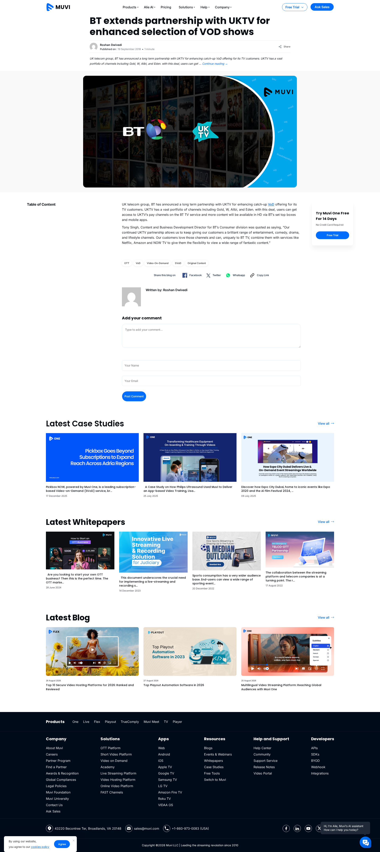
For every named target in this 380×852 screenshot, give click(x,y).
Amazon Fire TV (170, 792)
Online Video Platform (117, 786)
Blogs (208, 748)
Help (203, 7)
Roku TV (164, 799)
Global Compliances (61, 780)
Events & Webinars (218, 754)
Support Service (265, 761)
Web (161, 748)
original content (197, 263)
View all (323, 423)
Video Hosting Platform (118, 780)
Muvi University (57, 799)
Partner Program (58, 761)
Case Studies (213, 767)
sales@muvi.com (146, 828)
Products (129, 7)
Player (177, 722)
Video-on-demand (157, 263)
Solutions (186, 7)
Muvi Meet (151, 722)
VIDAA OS (165, 805)
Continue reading (215, 63)
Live (86, 722)
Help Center (262, 748)
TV (166, 722)
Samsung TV (167, 780)
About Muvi (54, 748)
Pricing (166, 7)
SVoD (178, 263)
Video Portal (263, 773)
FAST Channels (112, 792)
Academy (108, 767)
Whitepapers (213, 761)
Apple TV (165, 767)
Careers (52, 754)
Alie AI (148, 7)
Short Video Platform (116, 754)
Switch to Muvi (215, 780)
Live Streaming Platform (118, 773)
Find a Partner (56, 767)
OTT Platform (111, 748)
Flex (97, 722)
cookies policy (40, 846)
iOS (160, 761)
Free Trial (292, 7)
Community (262, 754)
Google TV (166, 773)
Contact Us (54, 805)
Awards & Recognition (62, 773)
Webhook (318, 767)
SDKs (315, 754)
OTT (126, 263)
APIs (314, 748)
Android (164, 754)
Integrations (320, 773)
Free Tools (212, 773)
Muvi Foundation (58, 792)
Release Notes (264, 767)
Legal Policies (56, 786)
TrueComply (130, 722)
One (75, 722)
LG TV (162, 786)
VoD (271, 204)
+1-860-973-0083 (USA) (190, 828)
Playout (110, 722)
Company (222, 7)
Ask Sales (322, 7)
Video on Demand (114, 761)
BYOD (315, 761)
